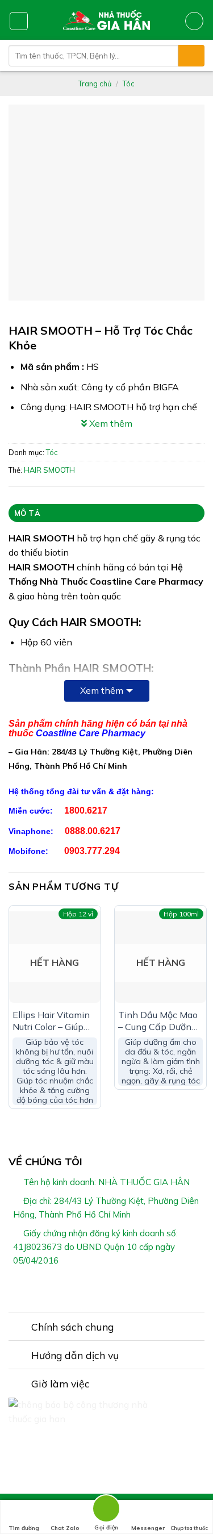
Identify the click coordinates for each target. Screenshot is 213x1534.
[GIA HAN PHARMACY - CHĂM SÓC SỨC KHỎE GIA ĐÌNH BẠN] (106, 20)
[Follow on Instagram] (99, 1287)
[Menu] (19, 21)
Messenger (148, 1528)
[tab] (106, 513)
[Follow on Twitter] (113, 1287)
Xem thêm (101, 690)
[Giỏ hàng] (194, 21)
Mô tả (27, 513)
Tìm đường (24, 1528)
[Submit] (191, 55)
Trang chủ (94, 83)
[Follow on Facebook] (85, 1287)
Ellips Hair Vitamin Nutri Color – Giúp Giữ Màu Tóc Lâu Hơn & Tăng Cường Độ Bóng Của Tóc (52, 1021)
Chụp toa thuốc (189, 1528)
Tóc (129, 83)
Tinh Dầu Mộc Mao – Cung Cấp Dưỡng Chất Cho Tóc (158, 1021)
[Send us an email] (127, 1287)
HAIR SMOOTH (49, 469)
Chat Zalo (65, 1528)
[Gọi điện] (106, 1510)
